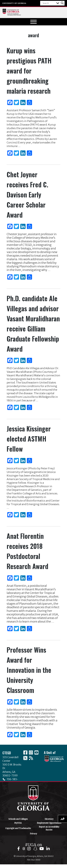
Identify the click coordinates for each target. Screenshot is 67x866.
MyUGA (18, 823)
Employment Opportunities (49, 823)
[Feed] (31, 758)
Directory (49, 819)
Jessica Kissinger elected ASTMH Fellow (29, 439)
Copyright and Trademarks (18, 828)
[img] (19, 848)
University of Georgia (14, 3)
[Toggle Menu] (33, 22)
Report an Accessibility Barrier (49, 828)
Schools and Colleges (18, 819)
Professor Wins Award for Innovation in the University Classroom (29, 670)
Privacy (33, 833)
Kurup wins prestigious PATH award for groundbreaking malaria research (29, 71)
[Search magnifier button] (62, 3)
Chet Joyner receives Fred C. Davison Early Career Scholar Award (27, 194)
